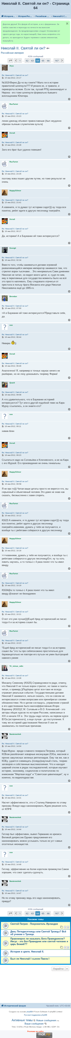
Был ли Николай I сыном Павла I (29, 958)
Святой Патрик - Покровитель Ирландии (34, 924)
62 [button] (27, 60)
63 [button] (32, 60)
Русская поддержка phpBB (35, 1015)
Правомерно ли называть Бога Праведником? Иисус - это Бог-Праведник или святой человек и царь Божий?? (39, 941)
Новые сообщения (46, 1020)
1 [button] (20, 60)
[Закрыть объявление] (67, 23)
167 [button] (57, 60)
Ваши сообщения (34, 1023)
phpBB (29, 1012)
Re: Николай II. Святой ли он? (15, 75)
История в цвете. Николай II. (27, 951)
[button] (10, 60)
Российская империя (12, 52)
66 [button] (48, 60)
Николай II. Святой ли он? (23, 48)
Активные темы (22, 1020)
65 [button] (43, 60)
